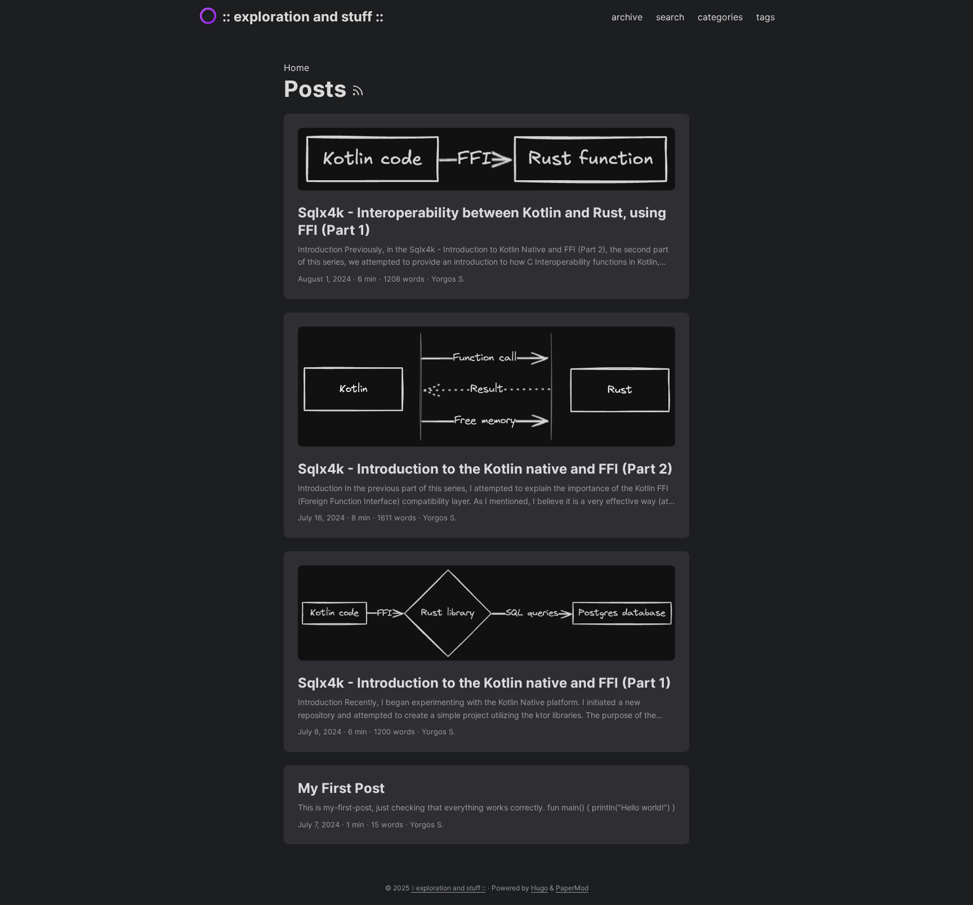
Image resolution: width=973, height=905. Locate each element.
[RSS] (357, 88)
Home (296, 67)
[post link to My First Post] (486, 805)
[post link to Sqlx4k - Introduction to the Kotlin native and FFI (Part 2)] (486, 425)
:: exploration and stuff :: (302, 16)
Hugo (539, 888)
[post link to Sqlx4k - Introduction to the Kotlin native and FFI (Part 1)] (486, 651)
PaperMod (572, 888)
